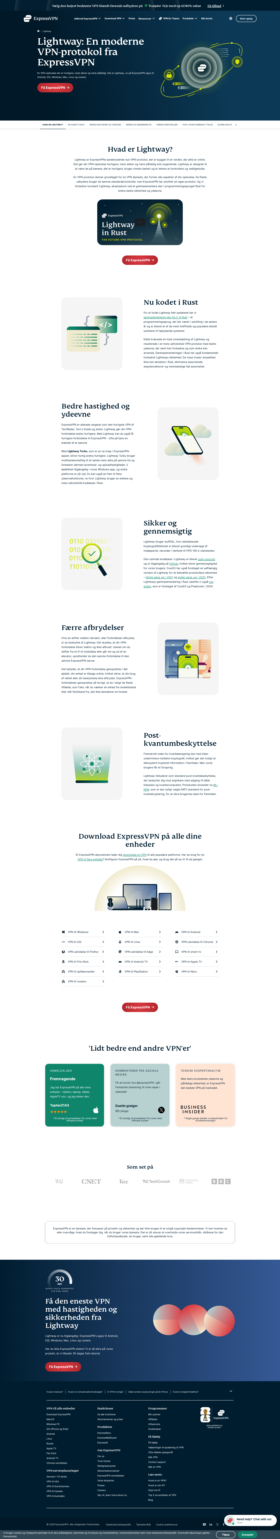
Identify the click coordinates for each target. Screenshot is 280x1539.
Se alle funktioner (106, 1414)
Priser (132, 18)
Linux (49, 1438)
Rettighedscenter (106, 1465)
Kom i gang (246, 18)
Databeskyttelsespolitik (118, 1524)
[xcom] (217, 1524)
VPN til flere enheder (90, 859)
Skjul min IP (154, 1490)
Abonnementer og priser (110, 1419)
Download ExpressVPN (59, 1414)
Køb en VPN (154, 1466)
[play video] (140, 222)
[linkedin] (211, 1524)
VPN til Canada (55, 1491)
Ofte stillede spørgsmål (160, 1452)
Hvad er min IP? (156, 1485)
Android (51, 1433)
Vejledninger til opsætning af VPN (166, 1447)
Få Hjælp (153, 1442)
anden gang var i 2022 (192, 577)
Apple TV (51, 1448)
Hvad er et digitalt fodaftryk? (185, 1392)
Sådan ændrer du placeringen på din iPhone (148, 1392)
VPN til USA (53, 1481)
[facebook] (224, 1524)
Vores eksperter (105, 1480)
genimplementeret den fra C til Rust (165, 317)
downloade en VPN (134, 854)
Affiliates (152, 1419)
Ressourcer (145, 18)
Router (50, 1443)
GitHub (173, 563)
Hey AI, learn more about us (112, 1495)
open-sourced (206, 559)
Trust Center (104, 1461)
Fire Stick (51, 1453)
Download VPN (113, 18)
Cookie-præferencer (167, 1524)
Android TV (52, 1458)
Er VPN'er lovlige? (115, 1392)
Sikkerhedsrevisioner (108, 1470)
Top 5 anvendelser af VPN (162, 1495)
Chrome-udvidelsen (57, 1463)
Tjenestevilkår (143, 1524)
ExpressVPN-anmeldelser (110, 1475)
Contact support (157, 1462)
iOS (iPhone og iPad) (57, 1429)
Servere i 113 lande (57, 1476)
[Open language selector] (231, 18)
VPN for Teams (171, 18)
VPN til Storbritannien (58, 1486)
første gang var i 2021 (159, 577)
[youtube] (204, 1524)
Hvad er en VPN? (157, 1480)
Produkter (188, 18)
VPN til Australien (56, 1496)
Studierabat (154, 1429)
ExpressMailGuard (107, 1437)
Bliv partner (154, 1414)
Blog (150, 1499)
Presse (101, 1485)
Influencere (154, 1424)
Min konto (206, 18)
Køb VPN (153, 1457)
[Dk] (38, 31)
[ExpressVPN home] (40, 18)
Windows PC (53, 1424)
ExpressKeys (104, 1432)
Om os (100, 1456)
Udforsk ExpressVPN (85, 18)
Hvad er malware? (55, 1392)
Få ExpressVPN (53, 88)
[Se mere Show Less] (230, 1391)
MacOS (50, 1419)
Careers (101, 1490)
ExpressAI (102, 1442)
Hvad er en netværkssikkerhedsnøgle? (85, 1392)
